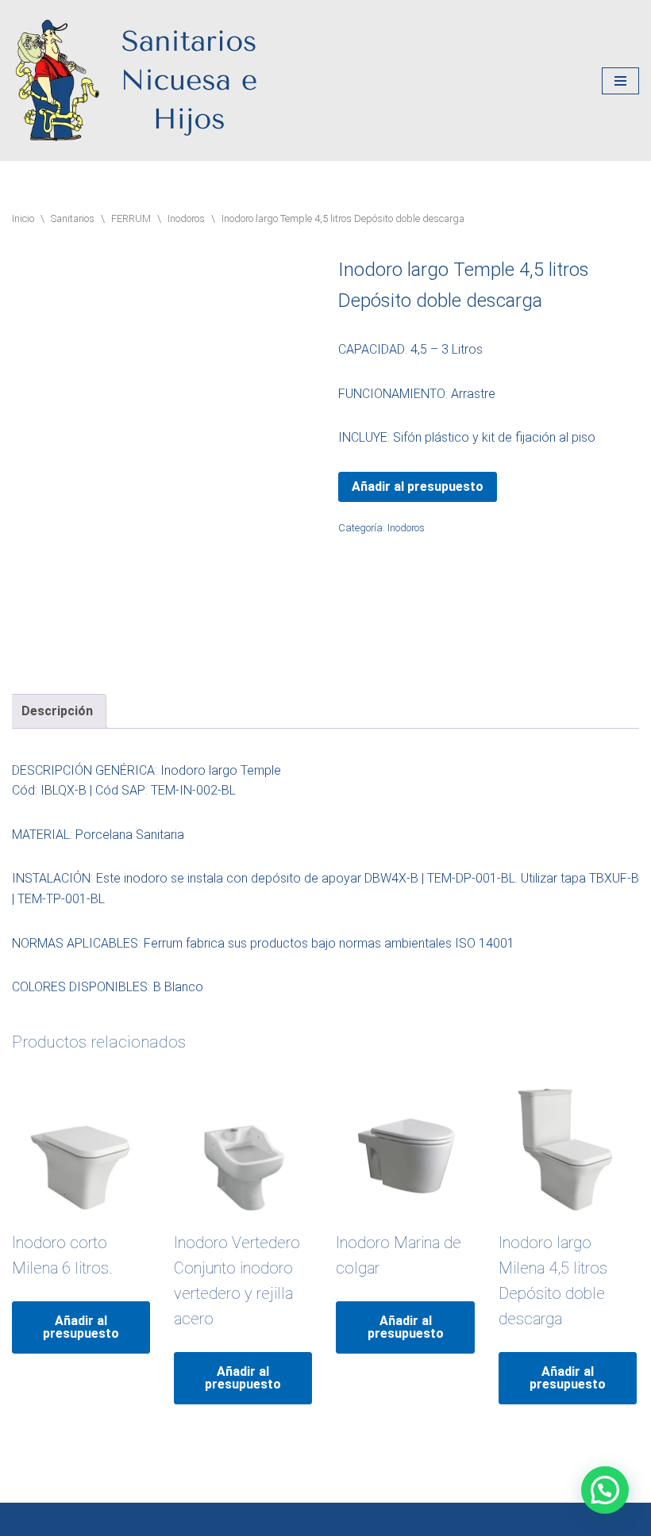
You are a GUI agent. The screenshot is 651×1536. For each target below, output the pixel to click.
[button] (605, 1490)
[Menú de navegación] (620, 80)
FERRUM (131, 218)
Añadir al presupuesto (417, 486)
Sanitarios (72, 218)
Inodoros (186, 218)
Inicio (23, 218)
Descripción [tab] (57, 710)
